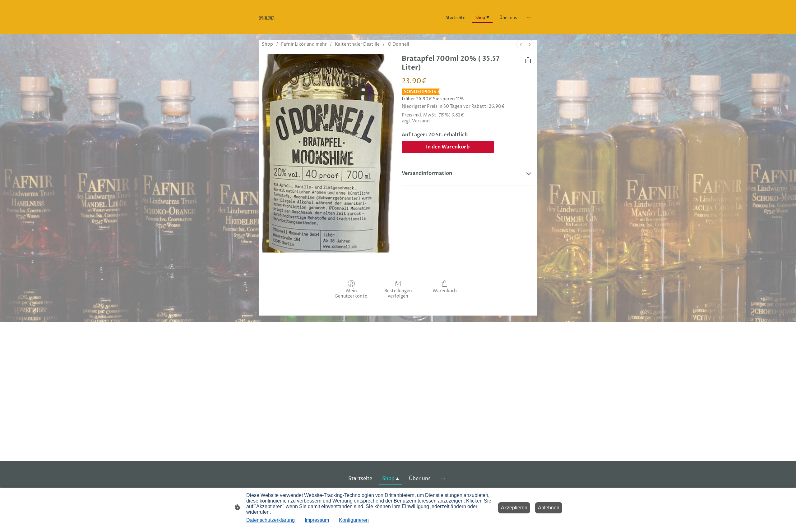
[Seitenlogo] (302, 25)
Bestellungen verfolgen (398, 293)
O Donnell (398, 44)
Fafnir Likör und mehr (304, 44)
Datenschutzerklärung (270, 520)
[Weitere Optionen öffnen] (529, 17)
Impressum (317, 520)
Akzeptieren (514, 507)
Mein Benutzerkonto (351, 293)
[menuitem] (520, 44)
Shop (267, 44)
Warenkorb (445, 291)
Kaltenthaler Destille (357, 44)
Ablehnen (548, 507)
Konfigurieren (354, 520)
